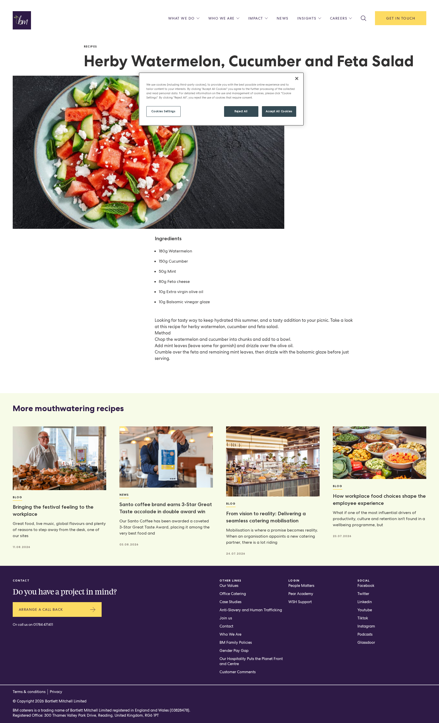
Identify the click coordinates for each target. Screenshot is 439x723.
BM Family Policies (236, 642)
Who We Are (230, 634)
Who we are (221, 18)
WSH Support (300, 601)
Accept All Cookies (279, 111)
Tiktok (362, 618)
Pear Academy (300, 593)
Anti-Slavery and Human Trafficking (251, 610)
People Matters (301, 585)
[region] (221, 99)
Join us (226, 618)
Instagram (366, 626)
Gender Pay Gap (234, 650)
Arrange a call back (41, 609)
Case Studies (230, 601)
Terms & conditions (29, 691)
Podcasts (364, 634)
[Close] (296, 78)
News (283, 18)
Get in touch (400, 18)
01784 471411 (43, 624)
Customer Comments (238, 671)
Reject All (241, 111)
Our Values (229, 585)
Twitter (363, 593)
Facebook (365, 585)
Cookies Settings (163, 111)
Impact (255, 18)
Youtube (364, 610)
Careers (339, 18)
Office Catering (233, 593)
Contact (226, 626)
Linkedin (364, 601)
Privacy (56, 691)
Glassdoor (366, 642)
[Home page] (22, 20)
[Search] (363, 18)
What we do (181, 18)
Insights (307, 18)
